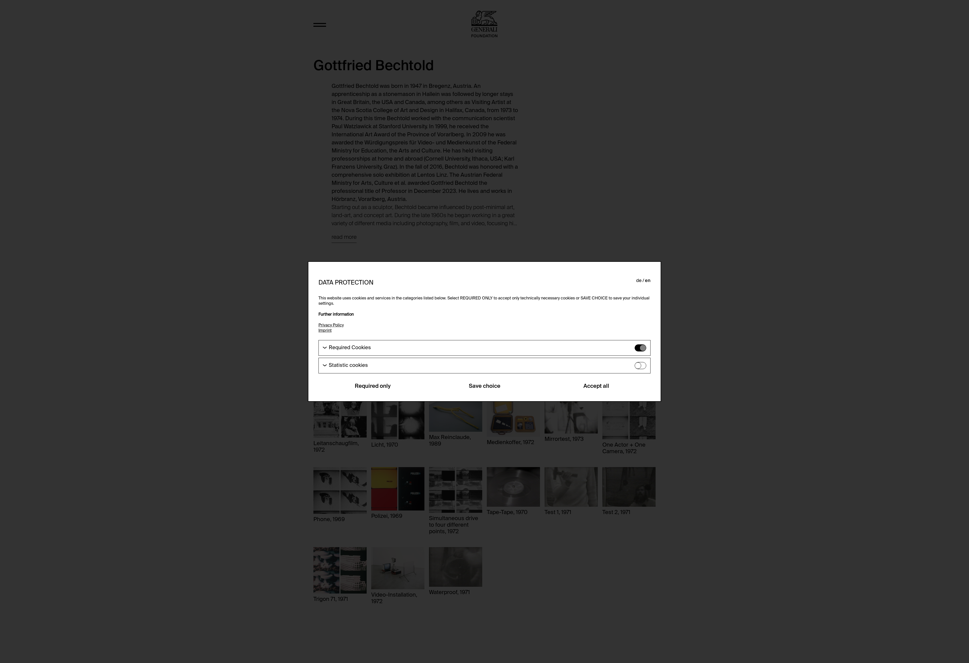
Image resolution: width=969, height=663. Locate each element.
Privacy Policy (331, 325)
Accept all (596, 386)
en (648, 280)
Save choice (484, 386)
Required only (373, 386)
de (638, 280)
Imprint (325, 331)
